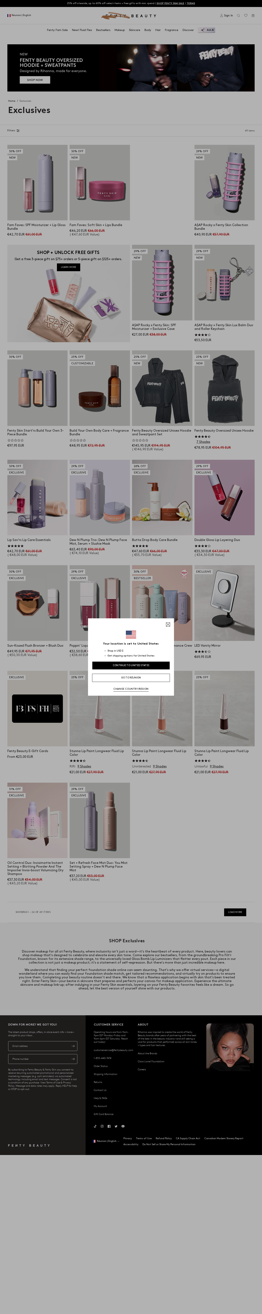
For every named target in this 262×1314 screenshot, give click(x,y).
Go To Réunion (131, 678)
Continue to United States (131, 665)
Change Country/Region (131, 689)
